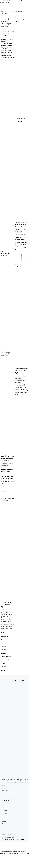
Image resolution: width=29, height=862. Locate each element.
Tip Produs (4, 636)
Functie (3, 667)
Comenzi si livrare (5, 808)
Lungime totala (6, 656)
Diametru (4, 646)
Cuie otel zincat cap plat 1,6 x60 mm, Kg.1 (21, 371)
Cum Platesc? (4, 805)
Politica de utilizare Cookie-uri (7, 794)
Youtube (3, 819)
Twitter (3, 823)
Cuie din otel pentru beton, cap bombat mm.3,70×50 (7, 34)
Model (3, 643)
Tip (2, 639)
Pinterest (3, 825)
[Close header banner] (1, 843)
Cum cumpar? (4, 803)
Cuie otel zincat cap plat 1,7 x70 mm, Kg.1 (7, 605)
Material (3, 650)
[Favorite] (2, 29)
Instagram (4, 821)
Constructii (11, 11)
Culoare (3, 653)
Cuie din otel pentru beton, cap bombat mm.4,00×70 (7, 458)
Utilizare (3, 670)
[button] (4, 41)
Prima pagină (4, 11)
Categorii (22, 6)
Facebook (4, 816)
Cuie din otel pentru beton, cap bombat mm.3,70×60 (21, 224)
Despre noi (4, 788)
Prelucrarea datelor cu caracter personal (9, 792)
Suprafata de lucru (7, 660)
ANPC (3, 797)
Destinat (3, 663)
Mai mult (2, 857)
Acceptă (7, 857)
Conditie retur (4, 810)
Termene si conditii (5, 790)
